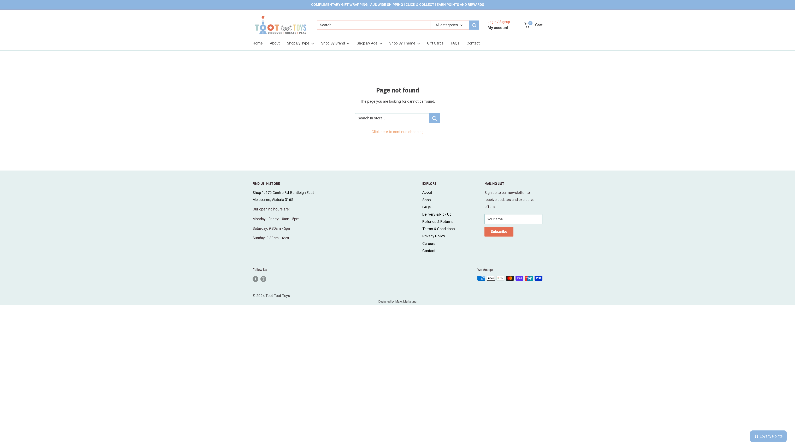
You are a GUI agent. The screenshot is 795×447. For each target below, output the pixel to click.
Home (258, 43)
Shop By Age (367, 43)
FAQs (455, 43)
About (275, 43)
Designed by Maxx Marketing (397, 301)
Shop (426, 200)
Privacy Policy (433, 236)
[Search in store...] (434, 118)
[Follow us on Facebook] (255, 279)
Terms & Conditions (438, 229)
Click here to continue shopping (398, 132)
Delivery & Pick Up (437, 214)
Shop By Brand (333, 43)
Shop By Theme (402, 43)
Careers (428, 243)
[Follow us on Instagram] (263, 279)
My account (498, 27)
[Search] (474, 25)
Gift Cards (435, 43)
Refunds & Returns (437, 221)
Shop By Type (298, 43)
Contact (473, 43)
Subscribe (499, 231)
